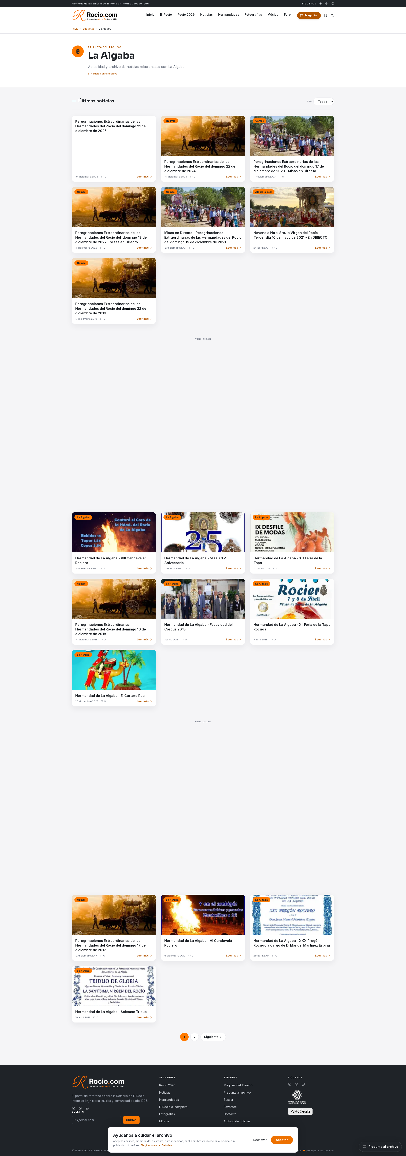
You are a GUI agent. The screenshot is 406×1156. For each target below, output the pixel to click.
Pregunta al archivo (237, 1092)
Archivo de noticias (237, 1121)
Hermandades (228, 14)
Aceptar (282, 1140)
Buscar (228, 1099)
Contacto (230, 1114)
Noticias (206, 14)
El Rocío (166, 14)
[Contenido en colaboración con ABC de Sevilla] (300, 1111)
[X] (326, 3)
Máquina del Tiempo (238, 1085)
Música (272, 14)
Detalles (167, 1145)
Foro (287, 14)
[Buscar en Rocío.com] (332, 15)
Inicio (150, 14)
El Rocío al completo (173, 1107)
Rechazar (260, 1140)
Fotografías (253, 14)
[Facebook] (320, 3)
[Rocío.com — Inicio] (94, 15)
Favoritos (230, 1107)
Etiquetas (89, 28)
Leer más (143, 176)
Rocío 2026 (186, 14)
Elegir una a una (150, 1145)
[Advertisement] (199, 420)
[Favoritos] (326, 15)
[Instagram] (332, 3)
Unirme (131, 1120)
